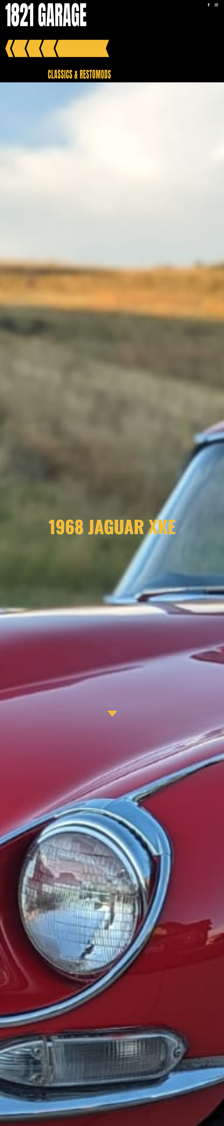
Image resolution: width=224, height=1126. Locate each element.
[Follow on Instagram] (216, 5)
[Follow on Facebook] (208, 5)
